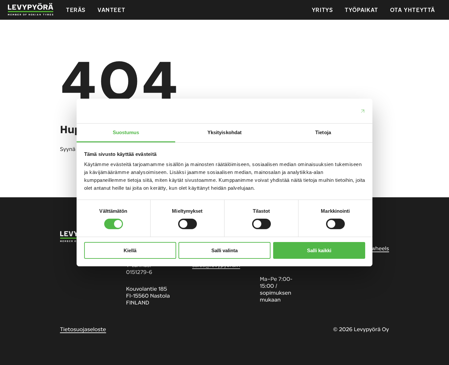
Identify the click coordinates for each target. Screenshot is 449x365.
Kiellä (130, 250)
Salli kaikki (319, 250)
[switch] (187, 224)
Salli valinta (224, 250)
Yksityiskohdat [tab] (224, 132)
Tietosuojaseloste (83, 329)
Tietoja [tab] (323, 132)
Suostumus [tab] (126, 132)
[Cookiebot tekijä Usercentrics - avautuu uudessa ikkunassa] (336, 111)
